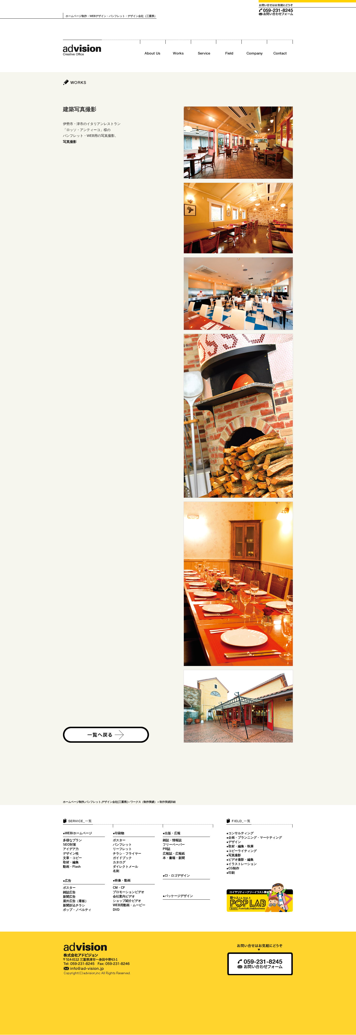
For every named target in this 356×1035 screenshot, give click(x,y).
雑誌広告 (69, 892)
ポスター (69, 887)
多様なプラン (72, 840)
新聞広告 (69, 896)
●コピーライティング (241, 851)
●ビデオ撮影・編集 (240, 859)
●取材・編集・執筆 (240, 846)
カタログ (119, 862)
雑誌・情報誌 (172, 840)
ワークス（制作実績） (143, 801)
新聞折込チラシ (74, 905)
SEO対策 (69, 844)
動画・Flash (72, 866)
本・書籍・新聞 (174, 858)
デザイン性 (71, 853)
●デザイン (233, 842)
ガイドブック (122, 858)
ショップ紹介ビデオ (127, 901)
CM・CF (119, 887)
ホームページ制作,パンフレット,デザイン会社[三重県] (95, 801)
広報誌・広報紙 (174, 853)
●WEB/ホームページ (77, 833)
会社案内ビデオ (124, 896)
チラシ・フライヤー (127, 853)
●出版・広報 (171, 833)
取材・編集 (71, 862)
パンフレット (122, 844)
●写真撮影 (233, 855)
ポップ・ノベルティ (77, 909)
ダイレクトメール (125, 866)
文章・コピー (72, 858)
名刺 (116, 871)
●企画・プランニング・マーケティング (254, 837)
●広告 (67, 880)
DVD (116, 909)
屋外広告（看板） (75, 901)
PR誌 (166, 849)
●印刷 (230, 872)
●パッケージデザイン (178, 896)
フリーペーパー (174, 844)
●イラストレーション (241, 864)
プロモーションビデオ (128, 892)
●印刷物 (118, 833)
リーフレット (122, 849)
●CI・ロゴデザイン (176, 875)
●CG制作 (232, 868)
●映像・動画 (122, 880)
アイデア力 (71, 849)
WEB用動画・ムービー (129, 905)
